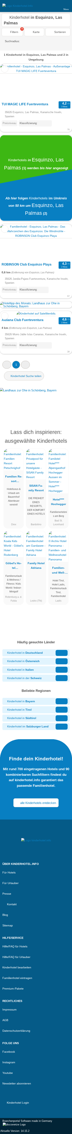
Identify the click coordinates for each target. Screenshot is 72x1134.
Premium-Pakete (13, 988)
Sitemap (7, 925)
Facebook (8, 1051)
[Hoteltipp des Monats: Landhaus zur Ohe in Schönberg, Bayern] (36, 306)
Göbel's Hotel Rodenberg (14, 566)
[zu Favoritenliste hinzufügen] (4, 69)
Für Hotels (9, 872)
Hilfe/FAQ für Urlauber (16, 957)
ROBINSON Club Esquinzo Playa (26, 264)
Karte (36, 32)
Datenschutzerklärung (16, 1030)
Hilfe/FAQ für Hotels (14, 946)
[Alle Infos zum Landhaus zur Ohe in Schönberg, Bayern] (36, 401)
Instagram (8, 1062)
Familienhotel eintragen (17, 978)
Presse (6, 893)
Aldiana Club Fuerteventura (22, 320)
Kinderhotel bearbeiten (16, 967)
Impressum (9, 1009)
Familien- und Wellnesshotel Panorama (58, 571)
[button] (6, 365)
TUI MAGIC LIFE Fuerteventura (25, 104)
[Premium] (64, 433)
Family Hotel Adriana (36, 565)
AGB (5, 1020)
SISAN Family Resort (36, 488)
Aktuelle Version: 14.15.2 (14, 1130)
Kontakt (11, 904)
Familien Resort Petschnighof (13, 479)
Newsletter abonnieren (16, 1083)
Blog (5, 914)
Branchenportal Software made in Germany (26, 1123)
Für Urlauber (10, 883)
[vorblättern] (62, 82)
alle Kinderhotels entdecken (37, 803)
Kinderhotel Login (17, 1102)
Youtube (7, 1072)
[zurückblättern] (10, 82)
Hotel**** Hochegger (58, 502)
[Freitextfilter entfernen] (54, 6)
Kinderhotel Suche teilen (25, 376)
